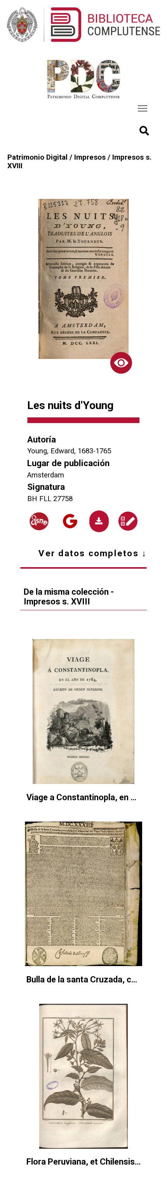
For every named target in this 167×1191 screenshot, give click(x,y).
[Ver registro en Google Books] (70, 521)
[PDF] (99, 521)
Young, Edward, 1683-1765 (69, 451)
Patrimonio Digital (37, 157)
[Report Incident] (127, 521)
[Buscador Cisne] (39, 521)
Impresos (90, 157)
